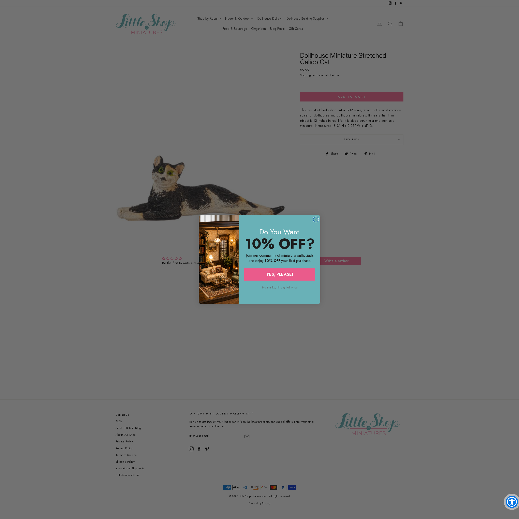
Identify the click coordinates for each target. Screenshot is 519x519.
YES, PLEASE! (279, 274)
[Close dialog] (315, 219)
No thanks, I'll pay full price (280, 287)
